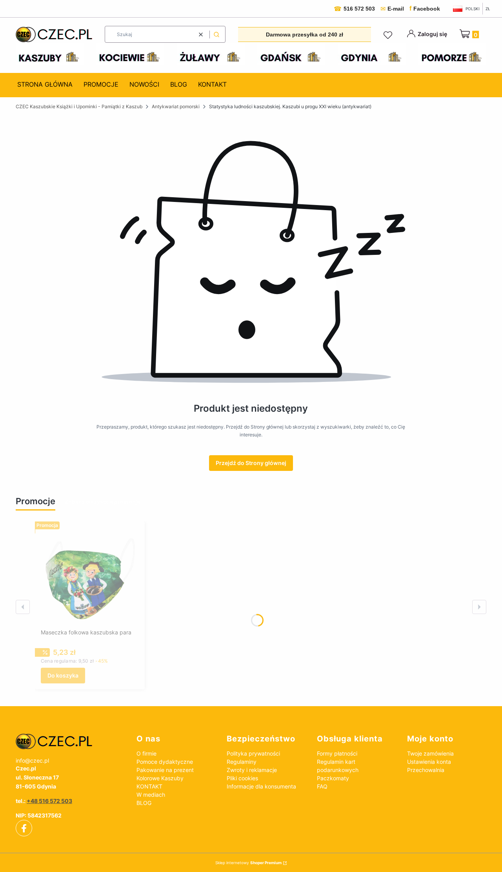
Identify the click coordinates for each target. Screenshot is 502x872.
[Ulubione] (389, 35)
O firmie (146, 753)
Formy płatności (337, 753)
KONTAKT (149, 786)
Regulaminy (241, 761)
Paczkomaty (333, 778)
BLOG (143, 802)
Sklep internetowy (248, 862)
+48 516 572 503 (49, 801)
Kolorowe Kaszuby (160, 778)
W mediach (150, 794)
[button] (216, 34)
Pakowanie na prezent (165, 770)
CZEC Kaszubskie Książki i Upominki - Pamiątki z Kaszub (79, 106)
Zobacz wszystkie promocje (102, 501)
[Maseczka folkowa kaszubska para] (90, 576)
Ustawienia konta (429, 761)
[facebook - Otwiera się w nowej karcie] (24, 828)
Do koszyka (62, 675)
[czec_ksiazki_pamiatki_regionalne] (70, 741)
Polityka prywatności (253, 753)
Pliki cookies (242, 778)
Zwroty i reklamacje (252, 770)
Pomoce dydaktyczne (164, 761)
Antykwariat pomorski (176, 106)
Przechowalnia (425, 770)
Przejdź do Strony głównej (251, 463)
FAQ (322, 786)
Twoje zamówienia (430, 753)
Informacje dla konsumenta (261, 786)
